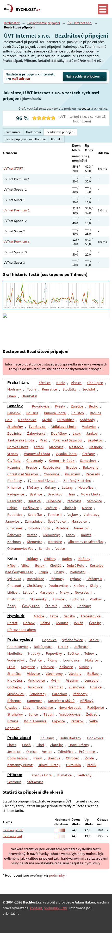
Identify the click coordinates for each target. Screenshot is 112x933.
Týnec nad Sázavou (43, 480)
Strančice (14, 673)
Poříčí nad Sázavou (67, 440)
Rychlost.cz (12, 23)
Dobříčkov (59, 433)
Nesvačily (14, 501)
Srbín (11, 666)
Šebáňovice (57, 521)
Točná (31, 389)
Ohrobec (72, 758)
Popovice (49, 639)
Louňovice (71, 660)
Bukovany (90, 467)
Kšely (94, 585)
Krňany (50, 487)
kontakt (36, 908)
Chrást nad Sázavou (22, 474)
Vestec (32, 535)
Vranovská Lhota (37, 453)
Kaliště (86, 535)
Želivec (91, 714)
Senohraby (37, 694)
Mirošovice (15, 694)
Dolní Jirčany (17, 758)
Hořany (29, 623)
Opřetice (34, 501)
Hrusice (96, 687)
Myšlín (55, 680)
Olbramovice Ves (20, 548)
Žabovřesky (36, 433)
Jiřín (71, 494)
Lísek (76, 433)
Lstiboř (28, 592)
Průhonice (87, 751)
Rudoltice (14, 514)
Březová (54, 758)
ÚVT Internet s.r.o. (79, 23)
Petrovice (74, 501)
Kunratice (49, 389)
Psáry (37, 758)
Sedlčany (84, 775)
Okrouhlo (73, 765)
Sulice (33, 714)
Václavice (89, 426)
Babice (12, 507)
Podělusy (14, 480)
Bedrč (93, 406)
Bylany (75, 578)
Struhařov (15, 426)
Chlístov (77, 413)
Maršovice (79, 521)
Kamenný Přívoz (20, 765)
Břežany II (94, 578)
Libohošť (69, 507)
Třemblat (55, 687)
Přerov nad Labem (21, 629)
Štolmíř (51, 606)
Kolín (12, 558)
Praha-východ (20, 639)
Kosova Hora (42, 775)
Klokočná (14, 680)
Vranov (12, 453)
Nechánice (45, 707)
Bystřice (36, 494)
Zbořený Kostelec (77, 480)
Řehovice (14, 535)
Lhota (11, 744)
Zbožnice (14, 433)
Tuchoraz (77, 599)
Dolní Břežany (70, 738)
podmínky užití (55, 908)
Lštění (38, 447)
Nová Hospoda (70, 707)
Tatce (54, 616)
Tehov (70, 535)
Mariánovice (27, 419)
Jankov (92, 433)
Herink (63, 646)
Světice (73, 653)
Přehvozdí (77, 572)
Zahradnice (33, 521)
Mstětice (61, 528)
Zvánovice (76, 687)
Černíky (95, 623)
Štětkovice (35, 782)
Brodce (71, 467)
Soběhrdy (87, 419)
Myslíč (47, 419)
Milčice (39, 616)
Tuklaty (32, 558)
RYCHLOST (28, 9)
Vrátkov (96, 599)
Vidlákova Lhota (63, 426)
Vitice (25, 565)
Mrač (43, 440)
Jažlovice (81, 646)
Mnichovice (36, 680)
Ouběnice (53, 501)
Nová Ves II (83, 592)
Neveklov (81, 528)
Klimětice (64, 775)
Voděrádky (15, 660)
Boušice (32, 413)
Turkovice (34, 687)
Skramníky (38, 599)
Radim (67, 558)
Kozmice (13, 467)
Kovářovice (40, 406)
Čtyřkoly (14, 460)
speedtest (84, 108)
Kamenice (34, 700)
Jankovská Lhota (20, 440)
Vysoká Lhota (66, 453)
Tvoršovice (37, 426)
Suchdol (88, 389)
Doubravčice (58, 585)
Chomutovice (17, 646)
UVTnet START (13, 168)
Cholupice (95, 382)
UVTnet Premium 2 (16, 210)
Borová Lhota (17, 447)
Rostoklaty (35, 578)
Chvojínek (15, 528)
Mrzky (64, 592)
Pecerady (93, 474)
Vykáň (78, 623)
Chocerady (34, 460)
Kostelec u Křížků (61, 700)
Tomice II (55, 514)
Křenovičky (51, 535)
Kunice (84, 666)
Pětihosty (80, 694)
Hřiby (11, 565)
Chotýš (55, 565)
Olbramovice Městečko (85, 541)
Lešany (67, 487)
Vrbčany (50, 558)
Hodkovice (95, 738)
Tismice (58, 599)
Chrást (12, 623)
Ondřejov (14, 687)
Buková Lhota (55, 413)
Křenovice (34, 541)
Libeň (11, 396)
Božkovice (31, 507)
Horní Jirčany (79, 744)
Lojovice (58, 721)
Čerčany (88, 453)
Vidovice (33, 673)
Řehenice (14, 700)
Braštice (51, 507)
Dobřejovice (43, 646)
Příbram (14, 774)
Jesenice (14, 751)
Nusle (60, 382)
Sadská (69, 616)
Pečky (67, 606)
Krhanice (14, 487)
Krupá (43, 572)
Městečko (76, 447)
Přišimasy (56, 578)
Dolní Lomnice (35, 721)
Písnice (76, 382)
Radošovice (51, 467)
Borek (39, 565)
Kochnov (14, 541)
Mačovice (56, 447)
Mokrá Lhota (90, 494)
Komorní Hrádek (61, 460)
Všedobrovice (69, 714)
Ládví (27, 707)
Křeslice (45, 382)
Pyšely (60, 406)
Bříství (45, 623)
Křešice (31, 467)
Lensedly (91, 680)
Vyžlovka (14, 578)
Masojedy (47, 592)
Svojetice (28, 666)
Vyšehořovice (72, 639)
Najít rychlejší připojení (82, 76)
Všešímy (72, 680)
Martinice (55, 541)
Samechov (88, 460)
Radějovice (15, 494)
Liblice (12, 592)
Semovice (94, 501)
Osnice (31, 751)
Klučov (78, 585)
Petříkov (77, 721)
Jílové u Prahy (49, 765)
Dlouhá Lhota (39, 528)
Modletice (14, 653)
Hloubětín (29, 396)
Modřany (14, 389)
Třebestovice (90, 616)
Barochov (59, 694)
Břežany (33, 487)
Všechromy (54, 673)
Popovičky (54, 653)
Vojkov (72, 514)
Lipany (59, 572)
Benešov (15, 405)
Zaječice (77, 406)
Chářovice (51, 474)
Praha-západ (19, 737)
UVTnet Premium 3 (16, 241)
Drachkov (55, 494)
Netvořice (85, 487)
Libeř (40, 744)
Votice (60, 548)
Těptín (48, 714)
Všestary (75, 673)
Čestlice (36, 660)
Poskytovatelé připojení (43, 23)
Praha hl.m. (18, 382)
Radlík (91, 765)
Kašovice (66, 666)
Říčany (52, 660)
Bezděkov (95, 440)
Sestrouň (14, 782)
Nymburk (15, 615)
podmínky (57, 875)
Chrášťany (35, 585)
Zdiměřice (65, 751)
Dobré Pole (75, 565)
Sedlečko (35, 514)
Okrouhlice (65, 419)
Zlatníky (56, 744)
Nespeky (96, 447)
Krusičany (72, 474)
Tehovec (47, 666)
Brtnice (12, 721)
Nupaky (34, 653)
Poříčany (84, 606)
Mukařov (92, 660)
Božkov (93, 673)
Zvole (89, 758)
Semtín (44, 548)
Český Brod (31, 606)
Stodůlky (70, 389)
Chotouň (14, 585)
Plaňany (84, 558)
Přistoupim (15, 599)
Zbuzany (47, 738)
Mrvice (87, 507)
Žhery (11, 606)
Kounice (62, 623)
